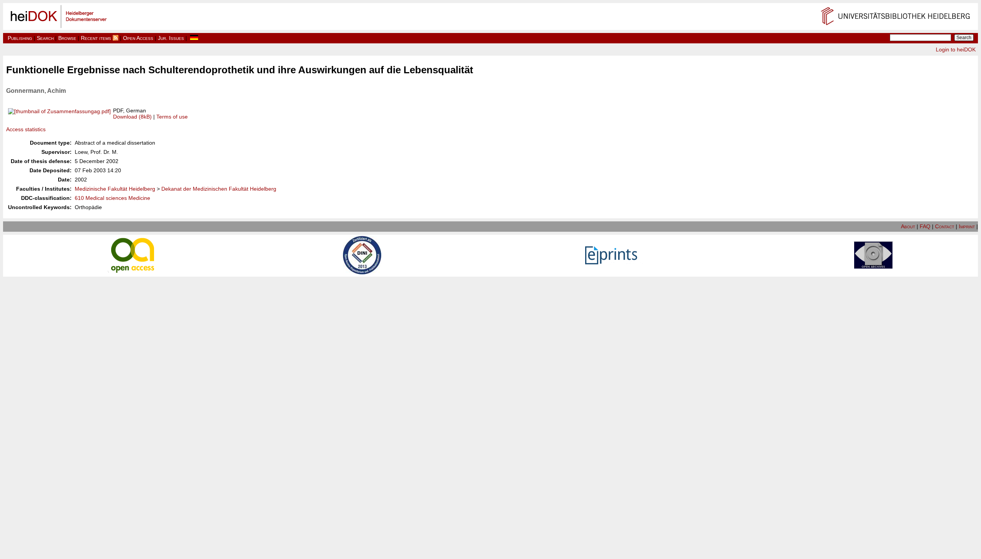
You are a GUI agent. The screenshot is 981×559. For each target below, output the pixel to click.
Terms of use (172, 117)
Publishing (20, 38)
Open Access (138, 38)
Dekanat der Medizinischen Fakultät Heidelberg (218, 189)
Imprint (967, 226)
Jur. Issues (171, 38)
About (908, 226)
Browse (67, 38)
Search (45, 38)
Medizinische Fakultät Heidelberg (115, 189)
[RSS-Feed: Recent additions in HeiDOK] (115, 38)
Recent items (96, 38)
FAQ (925, 226)
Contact (944, 226)
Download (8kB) (132, 117)
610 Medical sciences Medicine (112, 198)
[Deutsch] (194, 38)
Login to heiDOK (956, 49)
